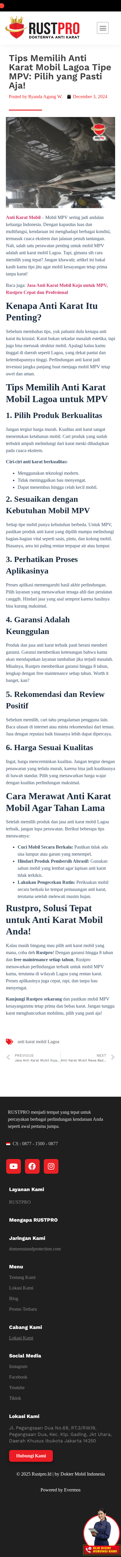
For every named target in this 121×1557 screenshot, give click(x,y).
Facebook (18, 1376)
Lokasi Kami (21, 1287)
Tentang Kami (22, 1277)
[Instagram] (51, 1166)
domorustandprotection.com (35, 1248)
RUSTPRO (20, 1202)
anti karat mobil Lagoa (38, 1041)
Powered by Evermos (60, 1489)
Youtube (17, 1387)
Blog (13, 1298)
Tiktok (15, 1398)
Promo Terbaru (23, 1309)
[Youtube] (13, 1166)
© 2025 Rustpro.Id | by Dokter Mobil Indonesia (60, 1473)
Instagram (18, 1366)
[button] (103, 28)
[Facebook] (32, 1166)
